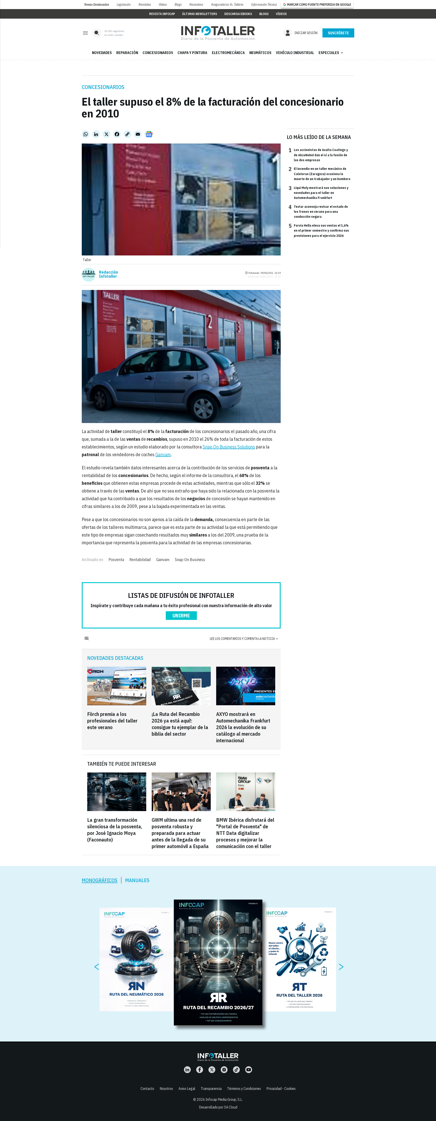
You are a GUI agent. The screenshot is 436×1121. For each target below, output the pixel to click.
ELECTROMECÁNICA (228, 52)
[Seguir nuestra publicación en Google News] (149, 134)
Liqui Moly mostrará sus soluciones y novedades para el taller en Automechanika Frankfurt (318, 192)
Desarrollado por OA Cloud (218, 1107)
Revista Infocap (162, 14)
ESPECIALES (331, 52)
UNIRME (181, 615)
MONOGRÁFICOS (99, 880)
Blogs (178, 4)
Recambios (196, 4)
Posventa (116, 559)
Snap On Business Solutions (229, 447)
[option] (218, 962)
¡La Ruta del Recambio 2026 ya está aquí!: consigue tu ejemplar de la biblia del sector (180, 724)
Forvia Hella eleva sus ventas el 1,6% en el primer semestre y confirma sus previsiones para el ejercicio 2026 (319, 230)
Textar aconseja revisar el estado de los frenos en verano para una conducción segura (318, 211)
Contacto (147, 1088)
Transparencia (211, 1088)
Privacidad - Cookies (281, 1088)
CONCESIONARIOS (158, 52)
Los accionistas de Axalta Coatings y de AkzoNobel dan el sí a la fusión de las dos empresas (318, 154)
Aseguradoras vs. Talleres (227, 4)
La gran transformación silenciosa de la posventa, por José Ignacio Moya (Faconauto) (114, 830)
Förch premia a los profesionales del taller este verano (112, 720)
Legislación (124, 4)
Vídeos (163, 4)
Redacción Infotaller (108, 274)
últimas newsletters (199, 14)
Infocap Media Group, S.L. (224, 1099)
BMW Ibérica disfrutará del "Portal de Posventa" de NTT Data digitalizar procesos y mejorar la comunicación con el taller (245, 833)
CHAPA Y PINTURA (192, 52)
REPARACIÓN (127, 52)
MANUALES (137, 880)
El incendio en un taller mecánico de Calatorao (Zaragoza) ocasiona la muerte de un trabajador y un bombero (319, 173)
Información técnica (264, 4)
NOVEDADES (102, 52)
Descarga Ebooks (238, 14)
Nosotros (166, 1088)
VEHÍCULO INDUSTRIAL (295, 52)
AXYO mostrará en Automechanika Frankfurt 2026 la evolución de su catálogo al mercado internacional (243, 727)
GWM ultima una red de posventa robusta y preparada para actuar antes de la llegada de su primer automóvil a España (180, 833)
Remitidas (145, 4)
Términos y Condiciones (244, 1088)
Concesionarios (103, 87)
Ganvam (163, 454)
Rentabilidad (140, 559)
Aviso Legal (186, 1088)
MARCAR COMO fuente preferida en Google (319, 4)
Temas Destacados (96, 4)
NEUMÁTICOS (260, 52)
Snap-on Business (190, 559)
